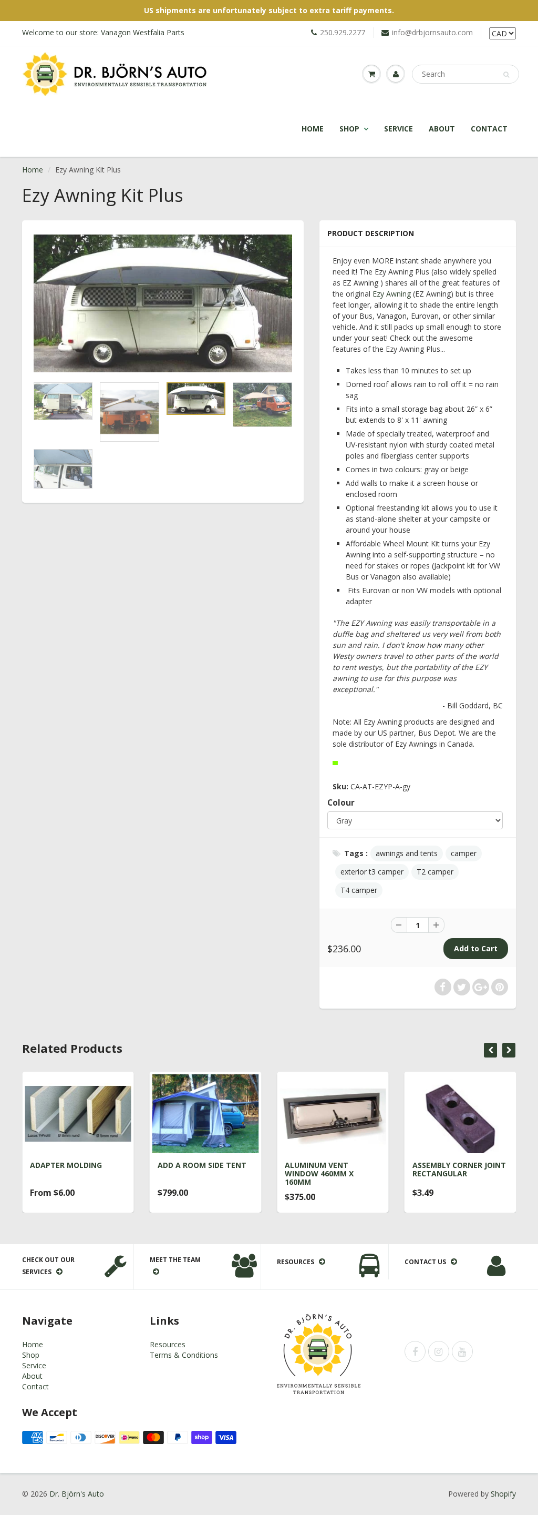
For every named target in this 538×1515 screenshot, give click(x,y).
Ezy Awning (392, 294)
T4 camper (358, 890)
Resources (167, 1344)
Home (313, 129)
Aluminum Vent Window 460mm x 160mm (319, 1173)
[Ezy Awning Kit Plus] (163, 303)
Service (398, 129)
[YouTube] (462, 1351)
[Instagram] (438, 1351)
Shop (349, 129)
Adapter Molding (66, 1165)
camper (464, 853)
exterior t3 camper (372, 872)
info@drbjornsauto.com (432, 32)
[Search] (506, 74)
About (442, 129)
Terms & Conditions (184, 1355)
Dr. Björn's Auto (76, 1494)
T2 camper (435, 872)
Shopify (503, 1494)
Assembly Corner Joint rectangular (459, 1169)
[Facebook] (415, 1351)
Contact (489, 129)
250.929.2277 (342, 32)
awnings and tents (407, 853)
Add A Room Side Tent (202, 1165)
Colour (341, 802)
